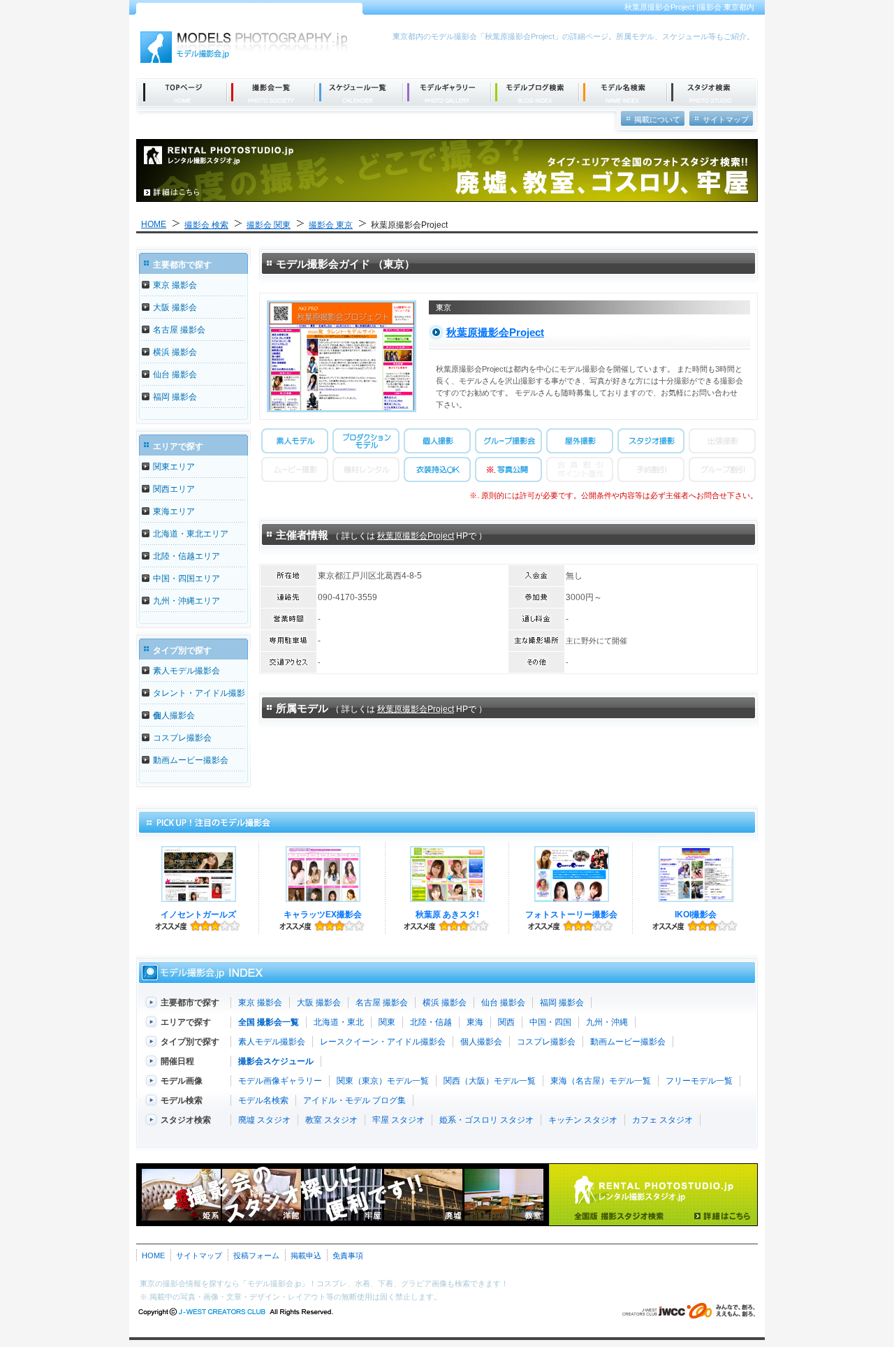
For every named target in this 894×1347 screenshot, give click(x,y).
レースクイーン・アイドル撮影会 (383, 1042)
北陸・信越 (431, 1022)
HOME (153, 224)
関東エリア (174, 467)
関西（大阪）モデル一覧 (490, 1081)
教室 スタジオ (331, 1120)
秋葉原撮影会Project (495, 332)
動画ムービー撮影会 (190, 760)
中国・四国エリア (186, 578)
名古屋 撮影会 (179, 330)
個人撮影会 (174, 715)
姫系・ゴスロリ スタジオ (486, 1120)
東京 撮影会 (175, 285)
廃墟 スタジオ (264, 1120)
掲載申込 (306, 1255)
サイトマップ (199, 1255)
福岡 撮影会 (175, 397)
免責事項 (347, 1255)
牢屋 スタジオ (398, 1120)
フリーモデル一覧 (699, 1081)
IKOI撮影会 (696, 914)
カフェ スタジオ (662, 1120)
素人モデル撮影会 (186, 671)
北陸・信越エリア (186, 556)
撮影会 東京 (331, 225)
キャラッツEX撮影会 (323, 914)
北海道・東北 (339, 1022)
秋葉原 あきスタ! (447, 914)
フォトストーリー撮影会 (571, 914)
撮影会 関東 (269, 225)
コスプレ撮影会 (182, 738)
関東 (387, 1022)
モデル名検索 (263, 1100)
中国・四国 (550, 1022)
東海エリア (174, 511)
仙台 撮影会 (175, 374)
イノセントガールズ (198, 914)
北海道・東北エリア (190, 534)
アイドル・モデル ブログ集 (354, 1100)
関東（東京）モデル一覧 (383, 1081)
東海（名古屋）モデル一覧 (600, 1081)
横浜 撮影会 (175, 352)
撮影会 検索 (206, 225)
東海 (475, 1022)
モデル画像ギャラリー (280, 1081)
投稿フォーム (256, 1255)
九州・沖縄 (607, 1022)
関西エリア (174, 489)
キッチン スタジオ (582, 1120)
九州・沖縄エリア (186, 601)
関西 (506, 1022)
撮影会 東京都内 (726, 7)
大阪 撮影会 (175, 307)
